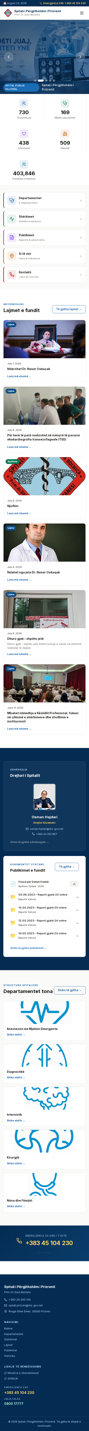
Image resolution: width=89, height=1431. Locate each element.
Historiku (9, 1355)
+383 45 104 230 (49, 1243)
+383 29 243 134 (20, 1299)
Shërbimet (10, 1339)
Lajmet (8, 1344)
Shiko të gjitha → (70, 990)
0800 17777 (13, 1404)
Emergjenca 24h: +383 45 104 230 (64, 3)
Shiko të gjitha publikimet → (28, 948)
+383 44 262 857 (46, 834)
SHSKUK (13, 1378)
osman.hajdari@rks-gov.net (46, 828)
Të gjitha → (67, 866)
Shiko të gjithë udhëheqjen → (29, 842)
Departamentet (13, 1334)
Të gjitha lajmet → (69, 309)
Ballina (8, 1328)
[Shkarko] (74, 884)
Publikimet (10, 1350)
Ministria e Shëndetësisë (23, 1373)
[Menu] (82, 13)
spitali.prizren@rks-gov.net (26, 1305)
